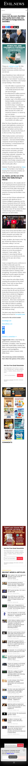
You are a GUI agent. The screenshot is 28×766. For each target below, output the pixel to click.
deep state (5, 345)
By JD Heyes (15, 723)
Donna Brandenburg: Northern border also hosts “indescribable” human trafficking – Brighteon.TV (16, 584)
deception (22, 343)
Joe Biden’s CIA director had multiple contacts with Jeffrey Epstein (15, 721)
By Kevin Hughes (16, 617)
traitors (12, 351)
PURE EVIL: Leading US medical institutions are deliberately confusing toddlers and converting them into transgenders (16, 673)
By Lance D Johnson (17, 677)
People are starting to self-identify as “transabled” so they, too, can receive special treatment (16, 665)
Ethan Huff (11, 24)
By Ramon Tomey (16, 686)
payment (4, 349)
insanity (19, 345)
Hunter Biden (13, 345)
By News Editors (16, 593)
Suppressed (5, 351)
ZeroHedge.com (6, 320)
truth (21, 351)
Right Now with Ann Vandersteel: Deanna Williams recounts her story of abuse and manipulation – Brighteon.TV (16, 706)
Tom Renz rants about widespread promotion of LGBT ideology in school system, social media (16, 690)
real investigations (13, 349)
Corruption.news (20, 314)
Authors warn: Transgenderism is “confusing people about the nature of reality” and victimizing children (17, 607)
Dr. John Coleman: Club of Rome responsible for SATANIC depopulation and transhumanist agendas (16, 682)
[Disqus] (14, 464)
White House (5, 353)
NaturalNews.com (7, 324)
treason (17, 351)
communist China (15, 341)
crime (17, 343)
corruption (12, 343)
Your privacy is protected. (8, 379)
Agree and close (12, 757)
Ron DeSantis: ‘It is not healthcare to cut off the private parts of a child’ (17, 650)
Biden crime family (16, 340)
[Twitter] (14, 330)
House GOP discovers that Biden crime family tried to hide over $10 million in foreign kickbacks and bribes (16, 598)
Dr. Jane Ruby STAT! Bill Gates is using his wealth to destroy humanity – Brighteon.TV (15, 698)
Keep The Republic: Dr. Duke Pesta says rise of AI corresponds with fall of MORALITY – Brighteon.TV (17, 614)
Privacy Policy (10, 753)
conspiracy (5, 343)
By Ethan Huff (15, 579)
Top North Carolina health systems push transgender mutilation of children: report (16, 658)
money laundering (11, 347)
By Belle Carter (16, 587)
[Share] (14, 332)
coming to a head (14, 66)
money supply (21, 347)
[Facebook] (14, 327)
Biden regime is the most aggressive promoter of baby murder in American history (17, 576)
